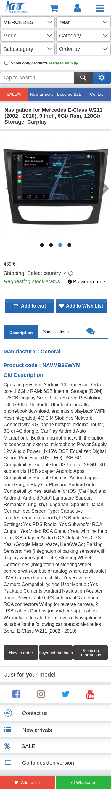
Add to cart (32, 305)
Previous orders (89, 281)
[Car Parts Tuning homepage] (17, 8)
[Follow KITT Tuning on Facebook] (16, 695)
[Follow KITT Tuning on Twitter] (65, 695)
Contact (97, 94)
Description (21, 332)
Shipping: (32, 273)
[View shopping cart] (53, 8)
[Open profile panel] (77, 8)
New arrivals (41, 94)
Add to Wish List (83, 305)
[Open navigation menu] (100, 8)
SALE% (14, 94)
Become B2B (69, 94)
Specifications (56, 331)
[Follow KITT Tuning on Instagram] (41, 695)
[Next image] (105, 186)
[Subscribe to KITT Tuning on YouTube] (90, 695)
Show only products (42, 63)
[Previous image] (9, 186)
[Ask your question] (90, 332)
